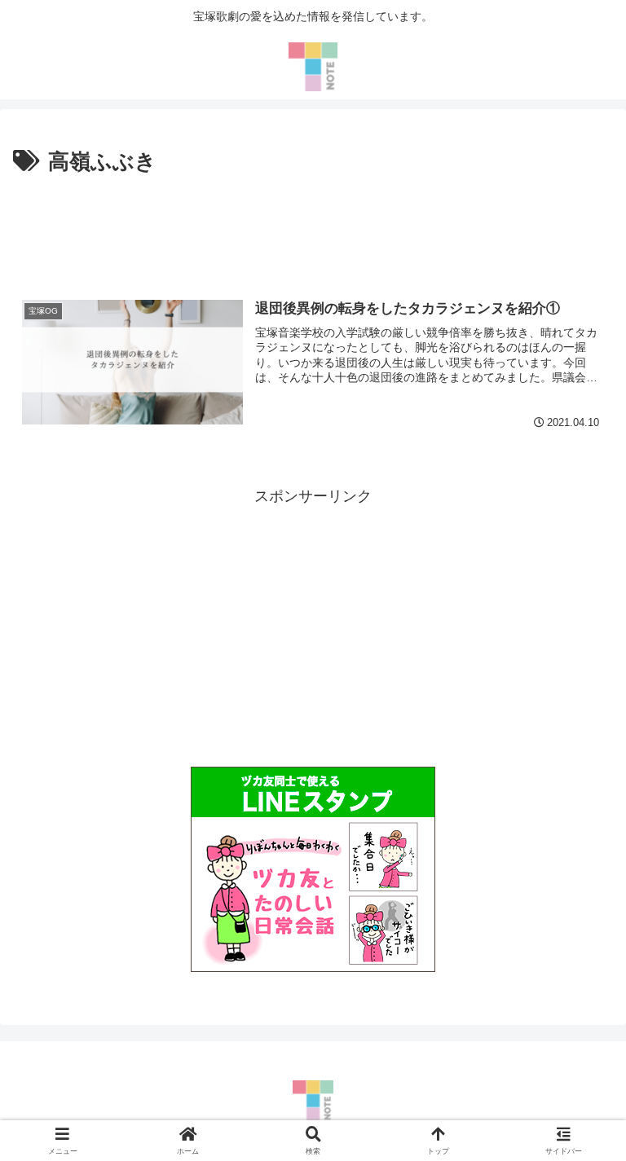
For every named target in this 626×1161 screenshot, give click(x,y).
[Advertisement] (313, 225)
